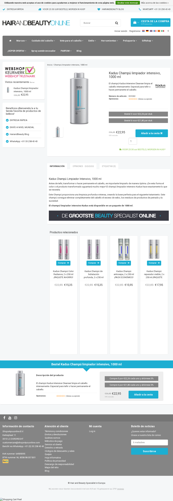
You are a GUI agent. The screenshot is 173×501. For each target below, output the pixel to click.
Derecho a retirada (54, 447)
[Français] (155, 31)
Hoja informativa (53, 457)
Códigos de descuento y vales (59, 451)
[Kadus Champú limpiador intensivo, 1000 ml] (8, 89)
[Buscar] (116, 23)
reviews (120, 489)
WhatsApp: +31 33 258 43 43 (156, 9)
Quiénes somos (52, 438)
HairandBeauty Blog (113, 9)
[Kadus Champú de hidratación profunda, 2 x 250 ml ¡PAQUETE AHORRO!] (93, 249)
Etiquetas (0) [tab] (109, 166)
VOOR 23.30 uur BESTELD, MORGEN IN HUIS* (64, 9)
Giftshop (147, 40)
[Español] (159, 31)
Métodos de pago (54, 441)
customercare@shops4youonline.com (21, 442)
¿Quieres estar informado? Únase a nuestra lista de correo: (146, 433)
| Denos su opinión (145, 99)
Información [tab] (57, 166)
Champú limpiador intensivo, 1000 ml (70, 65)
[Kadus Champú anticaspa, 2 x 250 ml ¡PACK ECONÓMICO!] (124, 249)
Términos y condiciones (56, 431)
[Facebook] (4, 418)
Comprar (62, 263)
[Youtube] (10, 418)
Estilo (91, 40)
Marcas (20, 40)
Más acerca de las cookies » (155, 3)
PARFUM (65, 51)
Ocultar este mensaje (127, 3)
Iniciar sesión (121, 31)
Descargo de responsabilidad (59, 464)
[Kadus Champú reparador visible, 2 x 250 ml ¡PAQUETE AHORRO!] (154, 249)
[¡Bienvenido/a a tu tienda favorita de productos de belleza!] (36, 18)
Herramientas (109, 40)
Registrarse (134, 31)
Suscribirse (149, 451)
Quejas (48, 454)
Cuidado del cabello (43, 40)
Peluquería (129, 40)
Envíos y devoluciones (55, 434)
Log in (92, 431)
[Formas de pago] (6, 461)
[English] (151, 31)
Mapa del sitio (52, 467)
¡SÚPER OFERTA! (16, 51)
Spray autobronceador (43, 51)
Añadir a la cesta (150, 133)
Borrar (32, 82)
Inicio (49, 65)
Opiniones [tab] (78, 166)
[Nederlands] (143, 31)
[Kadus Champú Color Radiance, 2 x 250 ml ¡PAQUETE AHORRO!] (63, 249)
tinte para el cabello (71, 40)
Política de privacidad (55, 461)
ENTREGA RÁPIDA (15, 9)
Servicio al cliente (53, 444)
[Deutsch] (147, 31)
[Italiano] (163, 31)
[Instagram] (16, 418)
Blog (79, 51)
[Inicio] (9, 41)
